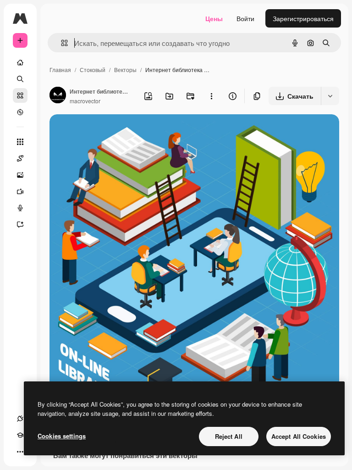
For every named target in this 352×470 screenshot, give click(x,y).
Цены (214, 18)
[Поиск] (20, 79)
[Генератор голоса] (20, 208)
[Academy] (20, 435)
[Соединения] (20, 418)
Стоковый (92, 69)
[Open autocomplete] (60, 42)
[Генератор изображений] (20, 175)
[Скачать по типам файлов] (330, 96)
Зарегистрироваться (303, 18)
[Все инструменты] (20, 141)
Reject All (228, 436)
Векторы (125, 69)
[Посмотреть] (20, 112)
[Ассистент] (20, 224)
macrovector (85, 101)
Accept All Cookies (298, 436)
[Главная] (20, 62)
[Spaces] (20, 158)
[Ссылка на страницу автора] (58, 96)
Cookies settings (62, 435)
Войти (245, 18)
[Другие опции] (211, 96)
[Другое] (20, 451)
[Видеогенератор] (20, 191)
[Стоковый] (20, 95)
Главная (60, 69)
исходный (110, 132)
